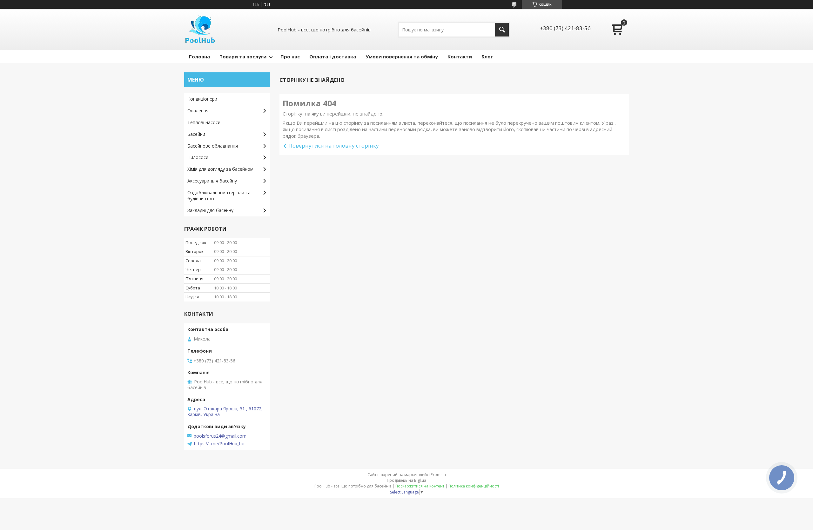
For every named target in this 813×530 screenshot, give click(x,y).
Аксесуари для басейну (212, 181)
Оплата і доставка (332, 56)
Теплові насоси (203, 122)
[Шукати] (502, 29)
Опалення (198, 111)
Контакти (459, 56)
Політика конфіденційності (473, 486)
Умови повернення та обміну (402, 56)
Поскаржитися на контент (419, 486)
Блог (487, 56)
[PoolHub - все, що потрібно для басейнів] (200, 29)
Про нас (290, 56)
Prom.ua (438, 474)
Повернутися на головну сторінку (333, 145)
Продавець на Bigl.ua (406, 480)
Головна (199, 56)
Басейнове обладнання (212, 146)
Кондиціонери (202, 99)
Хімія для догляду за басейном (220, 169)
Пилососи (197, 157)
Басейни (196, 134)
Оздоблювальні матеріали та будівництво (219, 195)
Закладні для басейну (210, 210)
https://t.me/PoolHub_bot (220, 444)
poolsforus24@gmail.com (220, 436)
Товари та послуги (242, 56)
